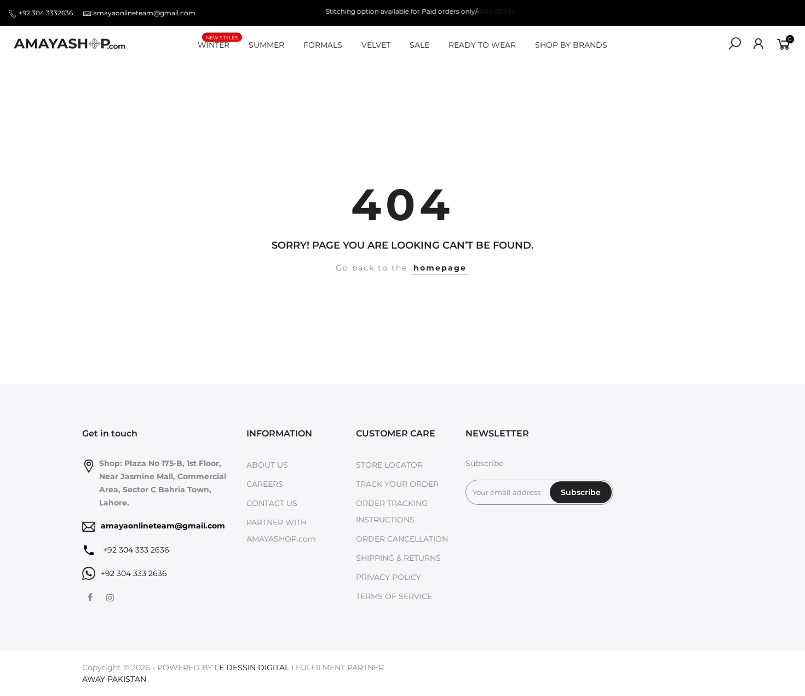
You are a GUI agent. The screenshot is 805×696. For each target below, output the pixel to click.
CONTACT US (271, 503)
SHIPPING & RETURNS (398, 558)
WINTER (218, 42)
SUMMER (266, 45)
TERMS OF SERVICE (394, 596)
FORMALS (322, 45)
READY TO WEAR (482, 45)
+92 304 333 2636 (135, 550)
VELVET (375, 45)
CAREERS (264, 484)
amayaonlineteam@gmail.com (144, 13)
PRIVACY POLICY (388, 577)
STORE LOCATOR (389, 465)
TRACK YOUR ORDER (397, 484)
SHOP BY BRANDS (571, 45)
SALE (419, 45)
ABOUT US (267, 465)
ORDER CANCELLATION (402, 539)
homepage (440, 268)
